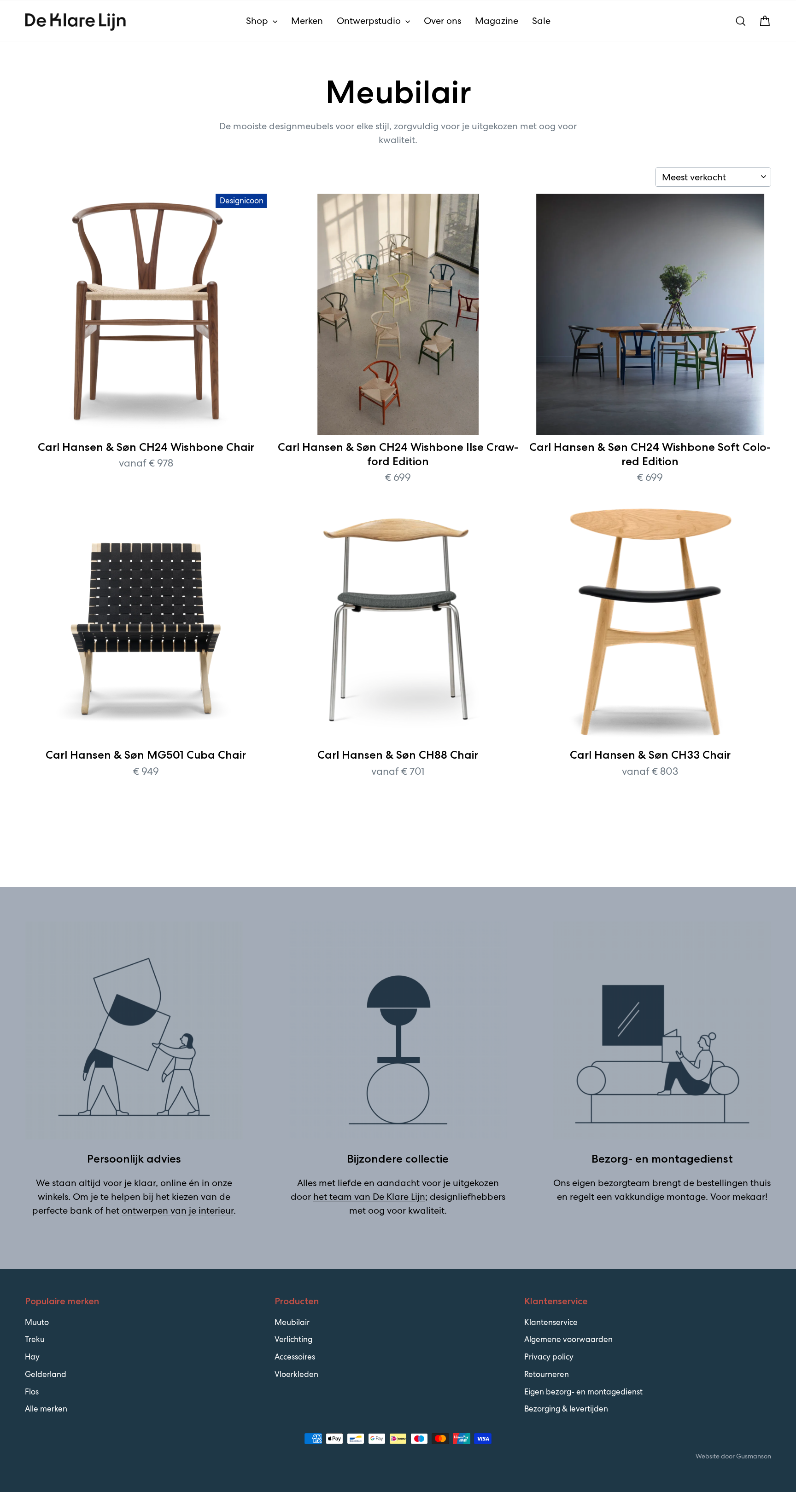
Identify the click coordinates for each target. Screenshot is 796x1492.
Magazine (496, 21)
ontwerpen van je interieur (178, 1210)
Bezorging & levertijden (566, 1409)
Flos (32, 1392)
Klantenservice (551, 1322)
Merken (307, 21)
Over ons (442, 21)
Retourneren (546, 1374)
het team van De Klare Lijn (369, 1197)
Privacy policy (549, 1357)
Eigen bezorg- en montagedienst (583, 1392)
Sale (541, 21)
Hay (32, 1357)
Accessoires (295, 1357)
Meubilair (292, 1322)
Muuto (37, 1322)
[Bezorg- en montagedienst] (662, 1030)
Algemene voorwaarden (568, 1339)
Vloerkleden (296, 1374)
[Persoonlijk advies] (134, 1030)
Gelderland (45, 1374)
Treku (35, 1339)
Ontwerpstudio (370, 21)
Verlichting (293, 1339)
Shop (258, 21)
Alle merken (46, 1409)
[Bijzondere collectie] (398, 1030)
